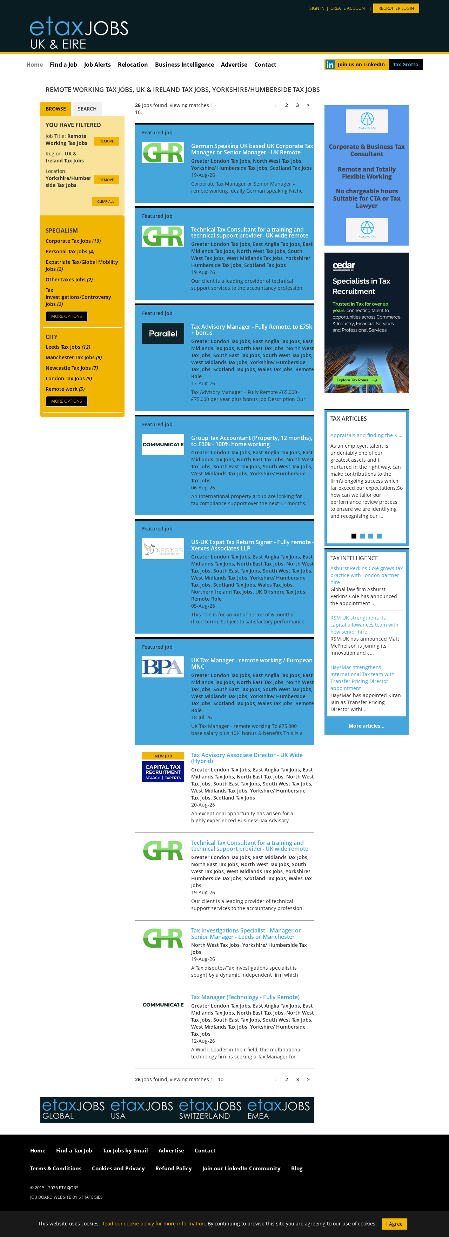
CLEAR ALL (105, 201)
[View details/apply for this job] (163, 152)
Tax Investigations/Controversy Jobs (78, 297)
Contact (265, 64)
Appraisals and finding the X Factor (371, 435)
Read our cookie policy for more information (153, 1223)
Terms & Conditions (55, 1168)
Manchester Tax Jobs (74, 357)
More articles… (366, 725)
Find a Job (63, 64)
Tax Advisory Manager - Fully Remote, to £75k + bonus (251, 330)
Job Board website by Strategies (66, 1197)
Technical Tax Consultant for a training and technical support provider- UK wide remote (249, 233)
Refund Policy (173, 1168)
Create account (348, 8)
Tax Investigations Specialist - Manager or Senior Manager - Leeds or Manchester (246, 934)
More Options (66, 316)
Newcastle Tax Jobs (72, 368)
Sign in (316, 8)
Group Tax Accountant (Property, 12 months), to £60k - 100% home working (251, 441)
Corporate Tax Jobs (73, 241)
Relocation (133, 64)
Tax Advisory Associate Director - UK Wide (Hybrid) (247, 758)
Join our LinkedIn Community (241, 1168)
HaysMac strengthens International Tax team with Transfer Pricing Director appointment (362, 677)
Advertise (234, 64)
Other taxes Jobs (69, 279)
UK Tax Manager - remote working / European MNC (252, 663)
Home (34, 64)
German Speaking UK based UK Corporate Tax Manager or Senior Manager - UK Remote (252, 149)
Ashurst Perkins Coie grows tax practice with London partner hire (366, 575)
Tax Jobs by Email (125, 1150)
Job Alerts (97, 64)
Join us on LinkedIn (361, 64)
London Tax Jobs (69, 378)
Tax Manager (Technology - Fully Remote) (245, 997)
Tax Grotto (405, 64)
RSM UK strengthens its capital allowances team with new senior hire (364, 624)
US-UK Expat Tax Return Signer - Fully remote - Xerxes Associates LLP (252, 545)
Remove (107, 141)
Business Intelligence (184, 64)
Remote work (65, 389)
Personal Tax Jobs (70, 251)
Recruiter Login (396, 8)
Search (87, 108)
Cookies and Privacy (118, 1168)
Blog (296, 1168)
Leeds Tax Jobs (68, 346)
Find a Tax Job (74, 1150)
